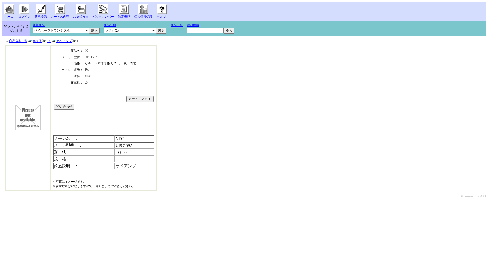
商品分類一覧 (18, 41)
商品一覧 (177, 25)
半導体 (37, 41)
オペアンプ (64, 41)
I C (49, 41)
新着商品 (39, 25)
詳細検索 (193, 25)
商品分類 (110, 25)
